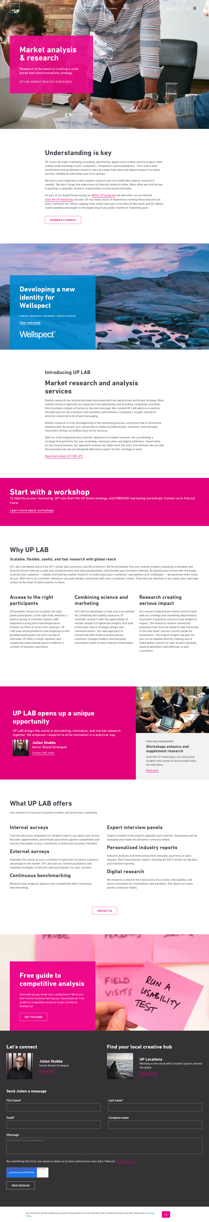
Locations (112, 8)
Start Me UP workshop (59, 199)
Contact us (104, 910)
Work (62, 8)
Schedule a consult (63, 220)
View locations (149, 1073)
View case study (30, 322)
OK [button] (166, 1214)
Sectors (74, 8)
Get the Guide (33, 1017)
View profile (46, 1071)
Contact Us (172, 8)
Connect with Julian (43, 752)
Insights (126, 8)
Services (87, 8)
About (99, 8)
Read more (152, 770)
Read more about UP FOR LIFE (64, 456)
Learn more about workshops (32, 510)
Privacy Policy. (126, 1161)
